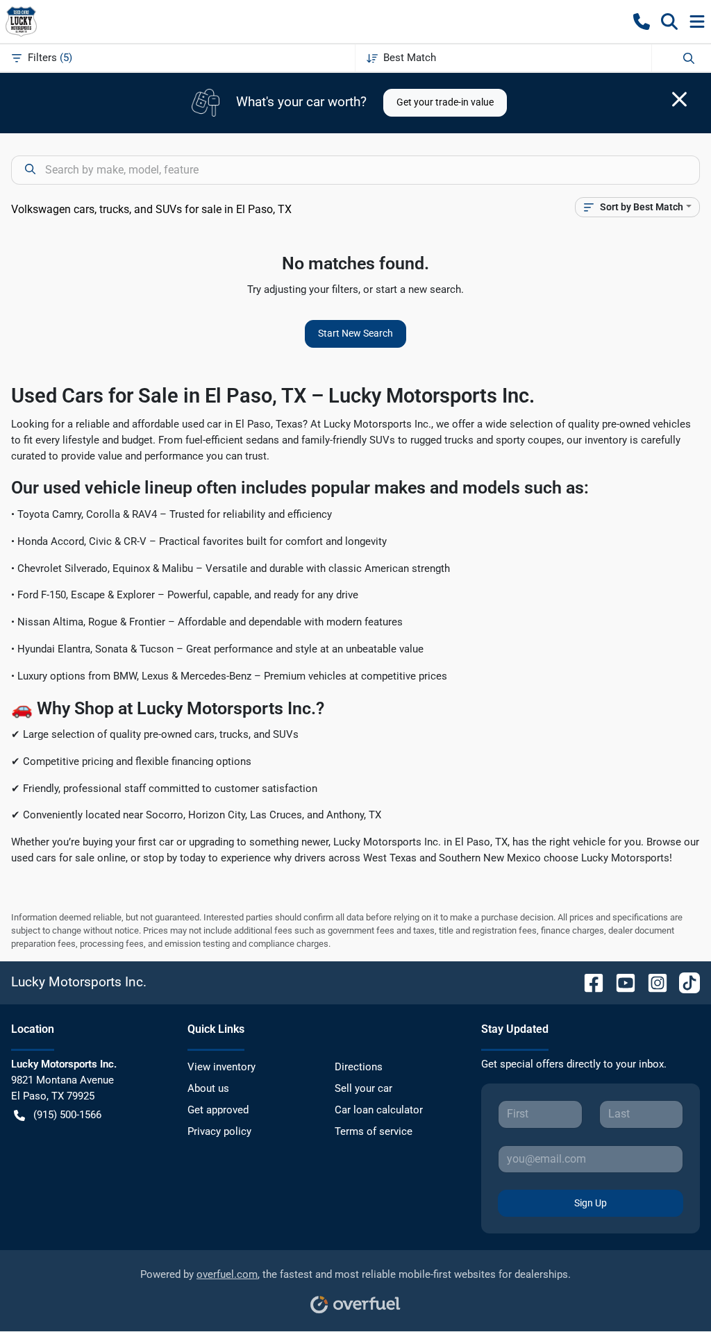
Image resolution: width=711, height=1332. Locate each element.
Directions (359, 1067)
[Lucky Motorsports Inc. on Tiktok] (684, 982)
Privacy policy (219, 1131)
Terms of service (373, 1131)
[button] (641, 21)
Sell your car (363, 1088)
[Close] (679, 99)
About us (208, 1088)
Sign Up (590, 1202)
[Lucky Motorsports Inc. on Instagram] (652, 982)
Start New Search (355, 333)
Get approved (218, 1110)
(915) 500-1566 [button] (67, 1114)
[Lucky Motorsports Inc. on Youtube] (620, 982)
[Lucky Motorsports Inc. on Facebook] (588, 982)
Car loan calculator (379, 1110)
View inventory (221, 1067)
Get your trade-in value (445, 102)
